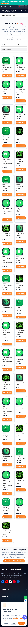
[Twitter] (10, 581)
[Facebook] (2, 581)
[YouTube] (6, 581)
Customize (5, 623)
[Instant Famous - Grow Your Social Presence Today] (8, 11)
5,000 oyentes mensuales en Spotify (6, 235)
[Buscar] (18, 11)
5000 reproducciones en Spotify (6, 137)
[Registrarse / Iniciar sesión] (26, 6)
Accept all (21, 623)
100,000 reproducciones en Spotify (6, 508)
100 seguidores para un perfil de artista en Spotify (20, 67)
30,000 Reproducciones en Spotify (7, 285)
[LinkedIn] (18, 581)
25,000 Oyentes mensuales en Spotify (20, 332)
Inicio (2, 15)
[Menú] (25, 11)
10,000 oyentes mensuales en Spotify (20, 285)
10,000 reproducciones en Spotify (6, 186)
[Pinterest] (14, 581)
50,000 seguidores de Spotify (20, 508)
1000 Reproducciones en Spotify (7, 67)
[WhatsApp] (25, 597)
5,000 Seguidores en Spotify (20, 209)
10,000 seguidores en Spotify (20, 258)
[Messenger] (25, 600)
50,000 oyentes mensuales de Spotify (6, 532)
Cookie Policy (15, 618)
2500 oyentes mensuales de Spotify (19, 161)
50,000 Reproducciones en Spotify (20, 308)
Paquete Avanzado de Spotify (19, 186)
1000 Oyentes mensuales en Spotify (19, 137)
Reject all (13, 623)
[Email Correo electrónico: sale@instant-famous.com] (13, 6)
